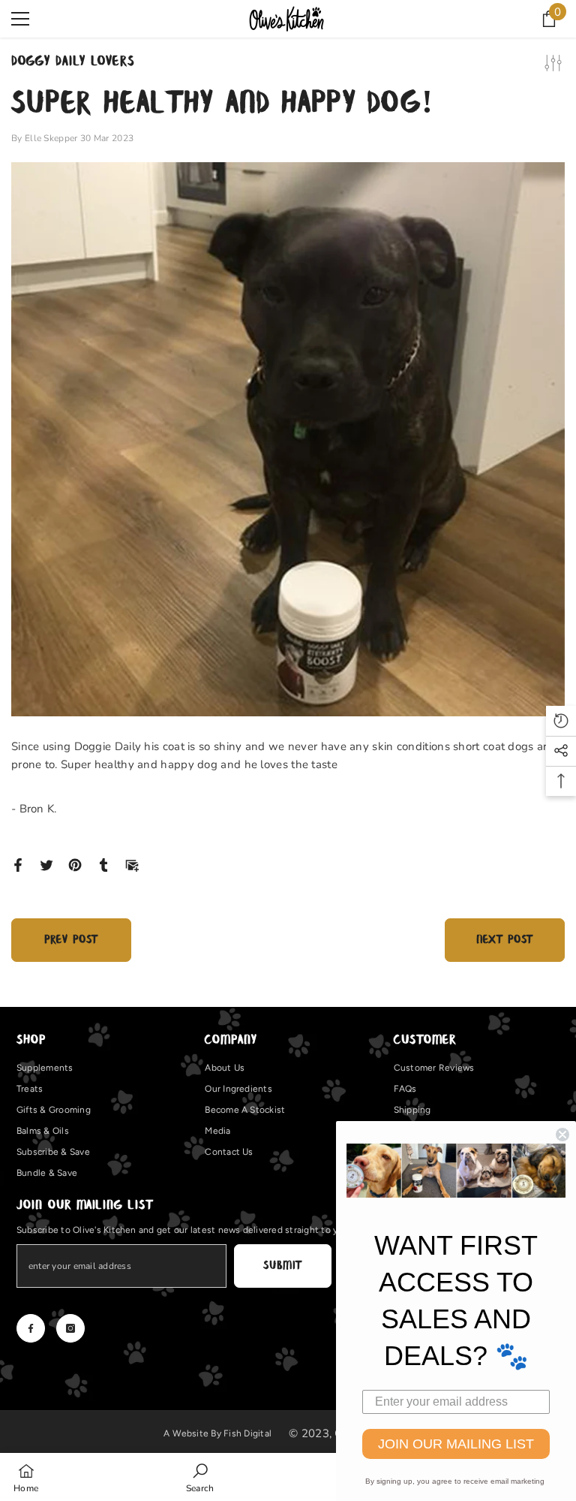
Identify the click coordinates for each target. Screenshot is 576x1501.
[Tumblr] (103, 864)
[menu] (20, 19)
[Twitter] (46, 864)
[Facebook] (18, 864)
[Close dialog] (562, 1134)
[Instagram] (70, 1328)
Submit (282, 1265)
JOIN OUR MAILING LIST (456, 1443)
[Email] (132, 864)
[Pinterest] (75, 864)
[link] (200, 1477)
